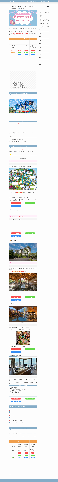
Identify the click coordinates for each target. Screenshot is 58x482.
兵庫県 (40, 33)
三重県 (19, 8)
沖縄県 (40, 50)
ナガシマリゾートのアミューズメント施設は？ (19, 86)
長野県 (40, 61)
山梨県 (40, 43)
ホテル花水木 (15, 78)
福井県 (40, 54)
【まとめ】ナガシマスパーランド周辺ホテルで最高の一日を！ (20, 87)
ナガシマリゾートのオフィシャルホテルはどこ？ (19, 84)
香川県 (40, 64)
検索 (47, 6)
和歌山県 (41, 37)
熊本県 (40, 51)
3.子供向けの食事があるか (16, 76)
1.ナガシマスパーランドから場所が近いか (45, 12)
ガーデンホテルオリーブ (16, 79)
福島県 (40, 57)
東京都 (40, 47)
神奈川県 (41, 53)
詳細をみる (19, 50)
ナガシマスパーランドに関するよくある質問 (18, 83)
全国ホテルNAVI (12, 1)
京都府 (40, 32)
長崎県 (40, 60)
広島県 (40, 44)
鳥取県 (40, 65)
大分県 (40, 39)
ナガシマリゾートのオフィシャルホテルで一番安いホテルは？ (20, 85)
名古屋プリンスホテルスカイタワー (17, 82)
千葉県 (40, 36)
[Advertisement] (23, 64)
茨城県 (40, 58)
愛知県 (40, 46)
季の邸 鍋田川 (15, 81)
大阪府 (40, 40)
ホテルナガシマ (15, 80)
